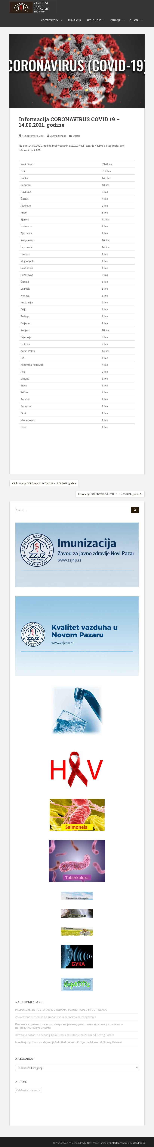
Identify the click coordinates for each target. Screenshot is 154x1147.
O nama (133, 20)
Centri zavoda (50, 20)
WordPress (139, 1143)
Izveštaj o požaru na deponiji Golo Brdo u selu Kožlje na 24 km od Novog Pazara (64, 1035)
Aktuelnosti (94, 20)
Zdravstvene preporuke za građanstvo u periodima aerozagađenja (55, 1017)
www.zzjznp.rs (58, 135)
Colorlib (114, 1143)
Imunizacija (74, 20)
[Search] (135, 510)
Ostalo (76, 135)
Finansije (115, 20)
